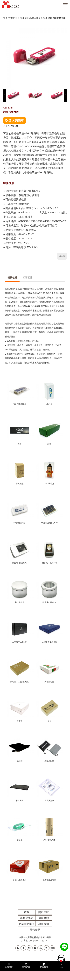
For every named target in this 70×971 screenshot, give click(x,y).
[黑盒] (20, 422)
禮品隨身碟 (37, 17)
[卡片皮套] (20, 779)
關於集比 (43, 912)
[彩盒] (49, 422)
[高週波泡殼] (49, 779)
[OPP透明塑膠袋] (20, 383)
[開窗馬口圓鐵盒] (49, 581)
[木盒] (49, 700)
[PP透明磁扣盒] (20, 501)
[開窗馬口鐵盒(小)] (49, 541)
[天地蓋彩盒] (49, 660)
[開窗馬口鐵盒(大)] (20, 541)
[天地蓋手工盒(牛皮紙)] (20, 660)
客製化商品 (14, 17)
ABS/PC (62, 256)
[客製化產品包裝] (20, 858)
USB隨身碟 (25, 17)
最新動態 (43, 918)
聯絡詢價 (43, 923)
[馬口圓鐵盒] (20, 581)
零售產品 (35, 929)
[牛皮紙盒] (20, 462)
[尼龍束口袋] (49, 739)
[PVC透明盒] (49, 462)
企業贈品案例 (26, 923)
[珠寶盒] (20, 700)
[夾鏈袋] (20, 818)
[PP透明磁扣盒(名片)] (49, 501)
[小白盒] (49, 383)
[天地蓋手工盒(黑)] (20, 620)
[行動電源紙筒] (49, 818)
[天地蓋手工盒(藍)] (49, 620)
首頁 (5, 17)
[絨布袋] (20, 739)
